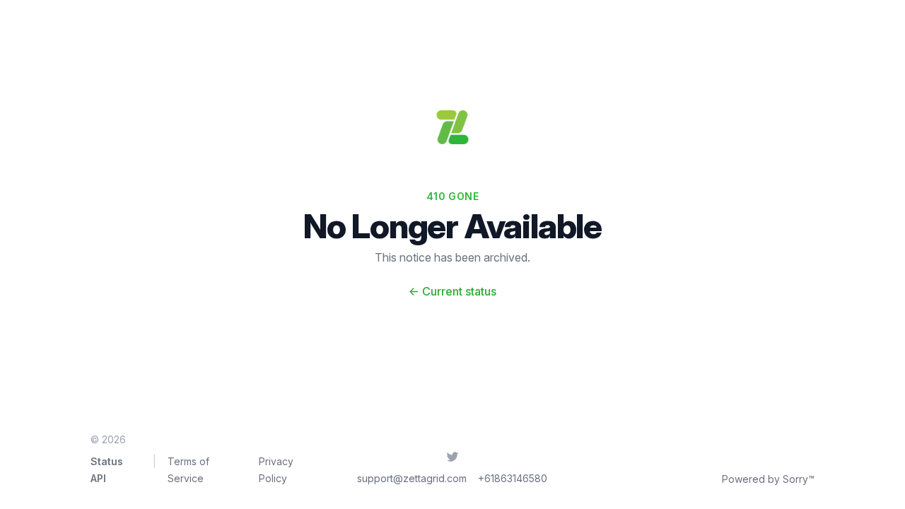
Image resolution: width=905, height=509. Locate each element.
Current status (452, 291)
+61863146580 (512, 478)
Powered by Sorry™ (768, 479)
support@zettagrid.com (412, 478)
